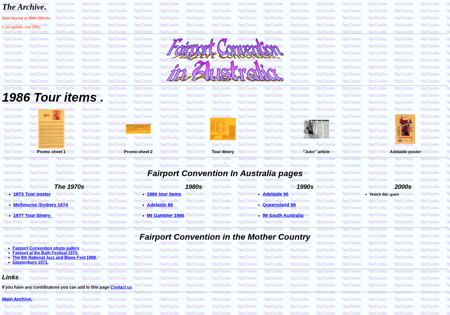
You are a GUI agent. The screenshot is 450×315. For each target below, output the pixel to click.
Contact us (121, 287)
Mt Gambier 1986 (165, 215)
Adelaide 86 (160, 204)
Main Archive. (17, 299)
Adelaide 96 (275, 194)
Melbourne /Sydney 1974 (40, 204)
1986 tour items (164, 194)
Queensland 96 (279, 204)
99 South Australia (282, 215)
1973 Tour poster (32, 194)
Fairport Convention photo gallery (45, 248)
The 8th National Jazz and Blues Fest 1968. (54, 257)
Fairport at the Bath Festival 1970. (45, 253)
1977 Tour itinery (33, 215)
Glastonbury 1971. (30, 262)
